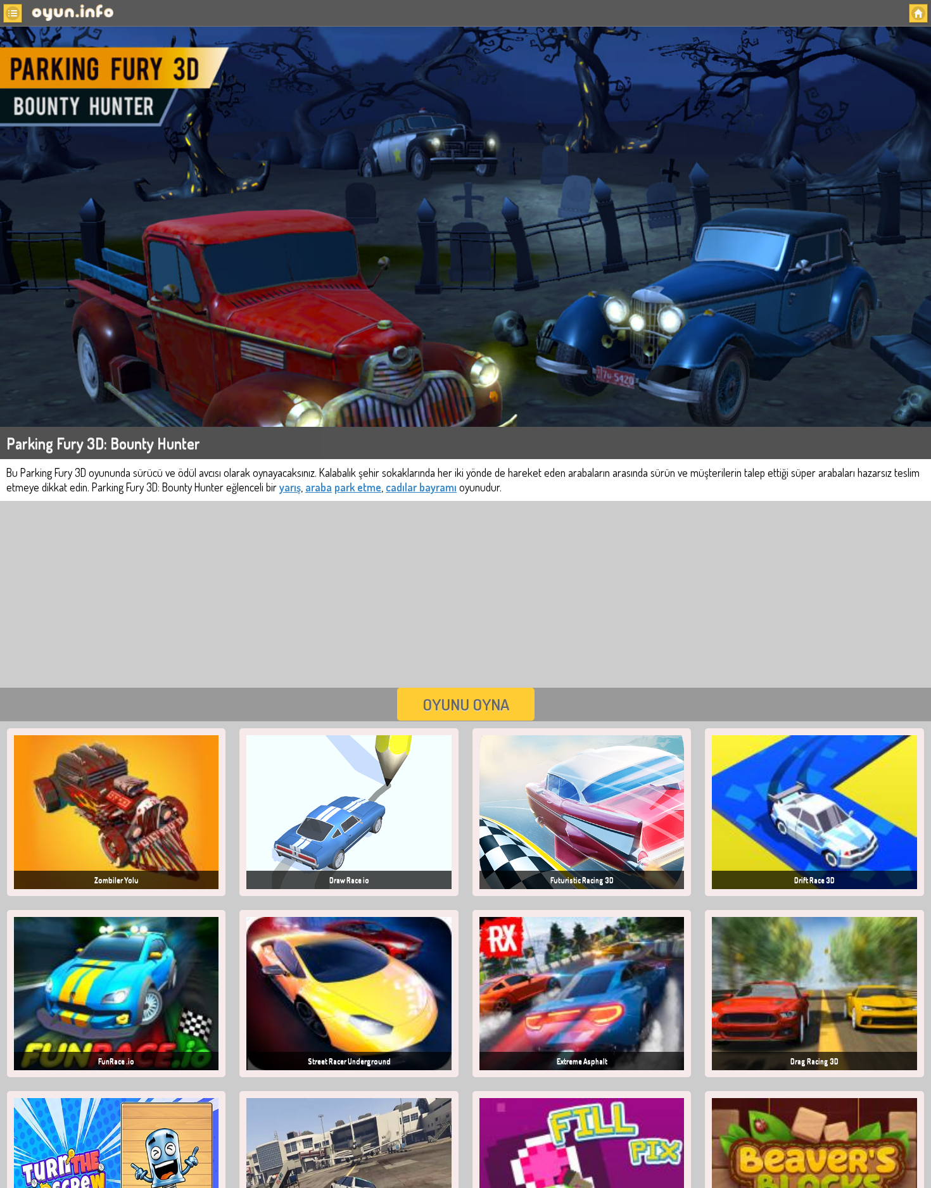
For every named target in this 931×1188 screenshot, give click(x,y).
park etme (357, 487)
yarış (290, 487)
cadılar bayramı (421, 487)
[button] (12, 13)
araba (318, 487)
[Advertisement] (466, 592)
